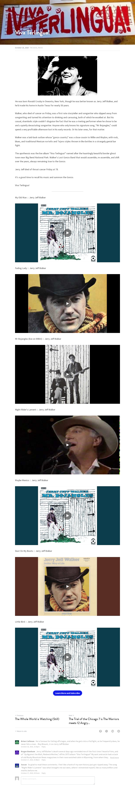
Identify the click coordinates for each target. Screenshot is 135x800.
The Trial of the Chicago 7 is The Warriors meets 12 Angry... (94, 721)
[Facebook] (100, 731)
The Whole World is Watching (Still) (37, 719)
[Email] (118, 731)
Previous (20, 715)
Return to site (12, 6)
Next (70, 715)
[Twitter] (106, 731)
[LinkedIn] (112, 731)
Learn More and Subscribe (67, 693)
